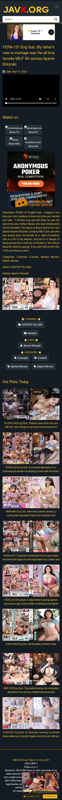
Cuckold (41, 358)
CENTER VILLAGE (32, 324)
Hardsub (32, 333)
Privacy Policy (27, 759)
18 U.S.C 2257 (42, 759)
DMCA (16, 759)
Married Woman (19, 366)
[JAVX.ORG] (26, 10)
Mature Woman (45, 366)
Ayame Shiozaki (32, 345)
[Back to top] (56, 793)
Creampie (22, 358)
